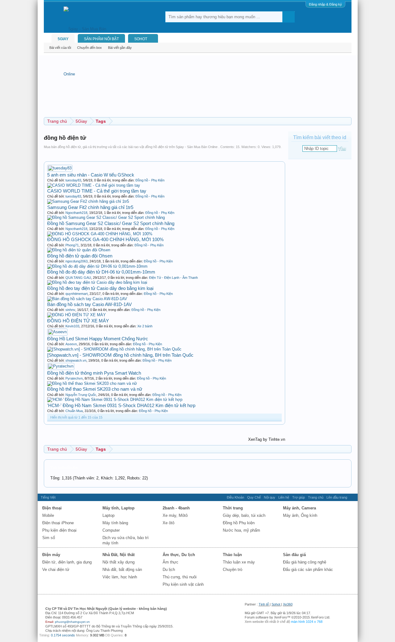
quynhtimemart (76, 293)
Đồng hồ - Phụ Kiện (149, 180)
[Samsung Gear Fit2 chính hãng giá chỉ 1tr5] (88, 201)
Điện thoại (52, 508)
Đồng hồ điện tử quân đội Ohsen (79, 255)
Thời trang (233, 508)
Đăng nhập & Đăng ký (325, 4)
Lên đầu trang (336, 497)
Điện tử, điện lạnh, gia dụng (67, 562)
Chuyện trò (232, 569)
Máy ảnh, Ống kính (300, 515)
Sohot (276, 604)
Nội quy (269, 497)
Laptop (108, 515)
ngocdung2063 (76, 261)
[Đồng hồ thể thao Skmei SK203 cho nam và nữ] (92, 383)
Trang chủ (315, 497)
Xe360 (288, 604)
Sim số (48, 537)
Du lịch (169, 569)
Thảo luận (232, 554)
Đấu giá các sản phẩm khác (308, 569)
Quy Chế (254, 497)
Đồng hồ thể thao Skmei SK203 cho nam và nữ (94, 389)
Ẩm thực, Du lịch (179, 554)
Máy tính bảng (115, 523)
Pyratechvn (74, 378)
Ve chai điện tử (55, 569)
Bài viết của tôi (60, 47)
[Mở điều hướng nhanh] (348, 121)
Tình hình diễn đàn (64, 468)
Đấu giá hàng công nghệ (304, 562)
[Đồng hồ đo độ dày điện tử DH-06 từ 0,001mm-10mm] (97, 266)
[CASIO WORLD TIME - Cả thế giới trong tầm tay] (93, 185)
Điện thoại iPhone (58, 523)
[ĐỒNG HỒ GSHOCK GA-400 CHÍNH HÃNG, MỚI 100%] (99, 234)
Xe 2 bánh (144, 326)
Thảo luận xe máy (239, 562)
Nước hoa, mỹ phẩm (241, 530)
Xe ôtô (168, 523)
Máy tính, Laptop (118, 508)
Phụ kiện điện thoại (59, 530)
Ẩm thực (170, 562)
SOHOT (140, 39)
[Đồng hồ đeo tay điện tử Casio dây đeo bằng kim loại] (97, 282)
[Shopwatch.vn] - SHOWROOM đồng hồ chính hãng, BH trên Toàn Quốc (120, 355)
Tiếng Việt (48, 497)
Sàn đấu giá (294, 554)
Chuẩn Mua (74, 411)
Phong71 (72, 245)
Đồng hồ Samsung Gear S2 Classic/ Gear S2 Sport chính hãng (110, 223)
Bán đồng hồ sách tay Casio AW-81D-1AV (89, 304)
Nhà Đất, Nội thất (118, 554)
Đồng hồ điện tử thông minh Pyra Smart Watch (94, 373)
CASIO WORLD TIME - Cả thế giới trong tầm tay (96, 190)
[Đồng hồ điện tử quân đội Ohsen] (78, 250)
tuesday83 (73, 180)
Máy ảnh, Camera (299, 508)
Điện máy (51, 554)
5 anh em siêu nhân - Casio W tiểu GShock (90, 174)
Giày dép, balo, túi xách (244, 515)
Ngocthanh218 (76, 213)
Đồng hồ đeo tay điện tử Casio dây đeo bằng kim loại (100, 288)
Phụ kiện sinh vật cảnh (183, 584)
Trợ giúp (298, 497)
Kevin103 (72, 326)
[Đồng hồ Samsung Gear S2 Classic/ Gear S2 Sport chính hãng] (106, 217)
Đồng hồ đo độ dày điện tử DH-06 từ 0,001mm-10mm (101, 271)
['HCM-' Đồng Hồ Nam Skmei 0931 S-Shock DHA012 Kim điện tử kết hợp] (114, 399)
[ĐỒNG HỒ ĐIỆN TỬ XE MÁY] (76, 314)
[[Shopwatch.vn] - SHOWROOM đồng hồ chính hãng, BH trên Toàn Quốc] (114, 349)
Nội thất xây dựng (118, 562)
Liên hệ (283, 497)
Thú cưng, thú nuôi (180, 577)
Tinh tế (264, 604)
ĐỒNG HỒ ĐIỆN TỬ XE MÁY (78, 320)
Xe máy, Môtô (175, 515)
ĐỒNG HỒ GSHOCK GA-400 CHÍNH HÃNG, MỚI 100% (105, 239)
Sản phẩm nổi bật (101, 39)
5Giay (63, 39)
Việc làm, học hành (119, 577)
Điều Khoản (235, 497)
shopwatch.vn (75, 360)
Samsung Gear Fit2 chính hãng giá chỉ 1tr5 (90, 207)
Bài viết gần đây (120, 47)
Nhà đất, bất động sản (122, 569)
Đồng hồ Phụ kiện (239, 523)
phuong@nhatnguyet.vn (72, 621)
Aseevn (71, 344)
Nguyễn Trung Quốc (80, 395)
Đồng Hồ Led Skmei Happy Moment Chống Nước (97, 338)
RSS (352, 497)
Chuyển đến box (89, 47)
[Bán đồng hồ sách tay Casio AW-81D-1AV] (87, 298)
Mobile (48, 515)
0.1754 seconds (63, 635)
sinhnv (70, 310)
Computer (111, 530)
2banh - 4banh (176, 508)
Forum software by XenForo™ (287, 617)
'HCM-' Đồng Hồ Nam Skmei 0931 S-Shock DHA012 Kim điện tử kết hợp (121, 405)
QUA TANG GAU (78, 277)
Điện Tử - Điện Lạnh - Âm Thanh (173, 277)
